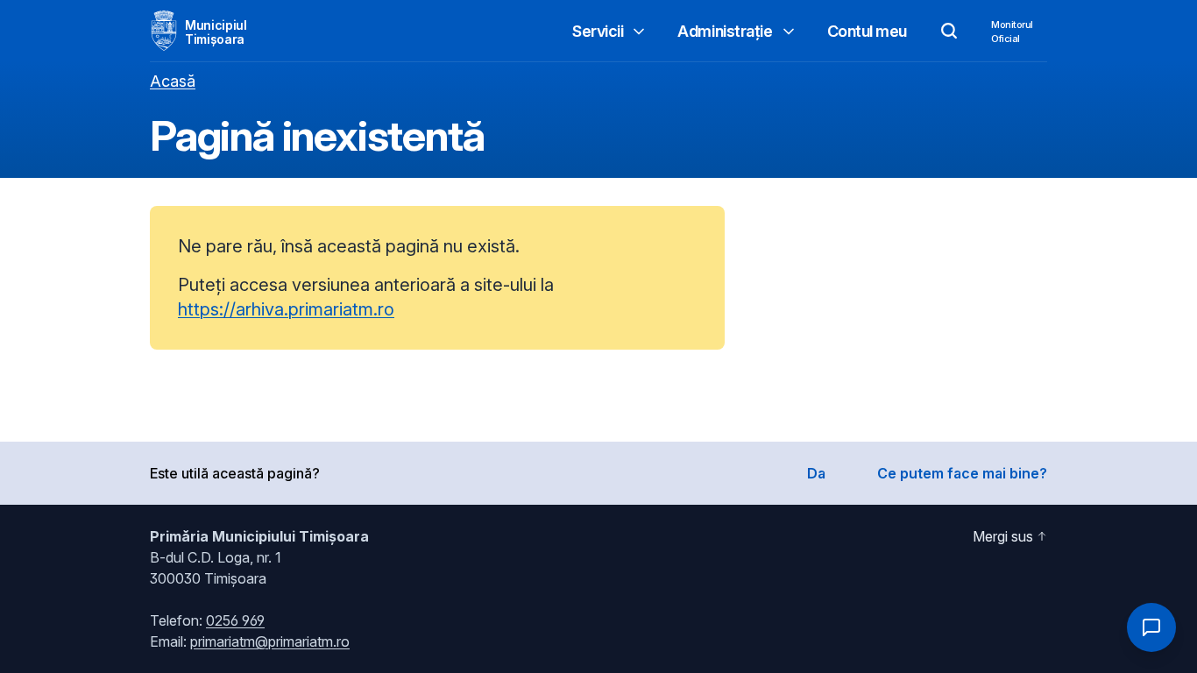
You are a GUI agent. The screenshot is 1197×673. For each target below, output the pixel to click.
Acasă (172, 81)
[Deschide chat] (1151, 627)
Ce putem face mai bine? (962, 473)
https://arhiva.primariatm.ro (286, 309)
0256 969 (235, 620)
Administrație (724, 31)
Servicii (597, 31)
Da (816, 473)
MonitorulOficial (1012, 31)
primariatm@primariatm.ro (270, 641)
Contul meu (867, 31)
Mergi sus (1003, 536)
